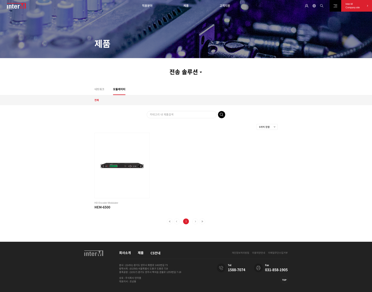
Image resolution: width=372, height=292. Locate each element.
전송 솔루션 (183, 72)
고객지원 (225, 5)
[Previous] (170, 221)
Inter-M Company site (353, 6)
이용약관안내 (258, 253)
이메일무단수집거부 (278, 253)
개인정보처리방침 (240, 253)
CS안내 (155, 253)
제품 (186, 5)
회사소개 (125, 253)
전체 (96, 100)
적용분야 (147, 5)
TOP (284, 280)
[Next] (195, 221)
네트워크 (99, 89)
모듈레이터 (119, 89)
